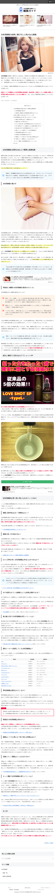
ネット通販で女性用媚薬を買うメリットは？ (26, 141)
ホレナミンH (4, 679)
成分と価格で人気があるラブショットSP (24, 115)
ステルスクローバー (5, 672)
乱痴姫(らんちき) (5, 683)
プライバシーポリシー (45, 887)
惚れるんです (4, 670)
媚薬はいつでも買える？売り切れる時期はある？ (27, 136)
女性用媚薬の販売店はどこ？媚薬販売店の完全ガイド (17, 771)
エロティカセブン (5, 676)
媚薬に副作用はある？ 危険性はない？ (25, 119)
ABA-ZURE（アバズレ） (6, 685)
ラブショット (4, 663)
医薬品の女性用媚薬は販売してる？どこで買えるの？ (17, 732)
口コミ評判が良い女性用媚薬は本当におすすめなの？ (28, 123)
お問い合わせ (27, 887)
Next (54, 21)
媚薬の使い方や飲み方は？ (22, 121)
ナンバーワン (4, 674)
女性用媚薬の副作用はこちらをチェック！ (14, 529)
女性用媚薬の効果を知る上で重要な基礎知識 (25, 108)
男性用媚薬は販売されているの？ (24, 132)
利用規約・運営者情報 (14, 889)
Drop (2, 661)
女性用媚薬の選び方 (20, 110)
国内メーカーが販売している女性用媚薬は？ (26, 130)
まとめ (15, 143)
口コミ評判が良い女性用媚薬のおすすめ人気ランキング (18, 588)
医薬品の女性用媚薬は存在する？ (24, 134)
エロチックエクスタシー (6, 681)
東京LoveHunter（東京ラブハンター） (9, 665)
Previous (1, 21)
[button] (52, 858)
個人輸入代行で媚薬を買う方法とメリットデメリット (17, 644)
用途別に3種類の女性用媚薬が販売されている (27, 113)
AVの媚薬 (6, 612)
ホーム (9, 887)
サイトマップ (41, 889)
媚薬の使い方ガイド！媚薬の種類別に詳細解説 (16, 555)
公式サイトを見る (28, 481)
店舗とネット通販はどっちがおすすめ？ (25, 138)
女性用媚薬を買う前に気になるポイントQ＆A (25, 117)
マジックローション (5, 668)
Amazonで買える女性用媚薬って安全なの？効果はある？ (18, 805)
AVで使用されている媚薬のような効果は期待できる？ (29, 126)
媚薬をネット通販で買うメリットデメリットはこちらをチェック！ (21, 795)
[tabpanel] (10, 21)
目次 (25, 105)
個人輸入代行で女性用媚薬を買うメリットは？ (27, 128)
